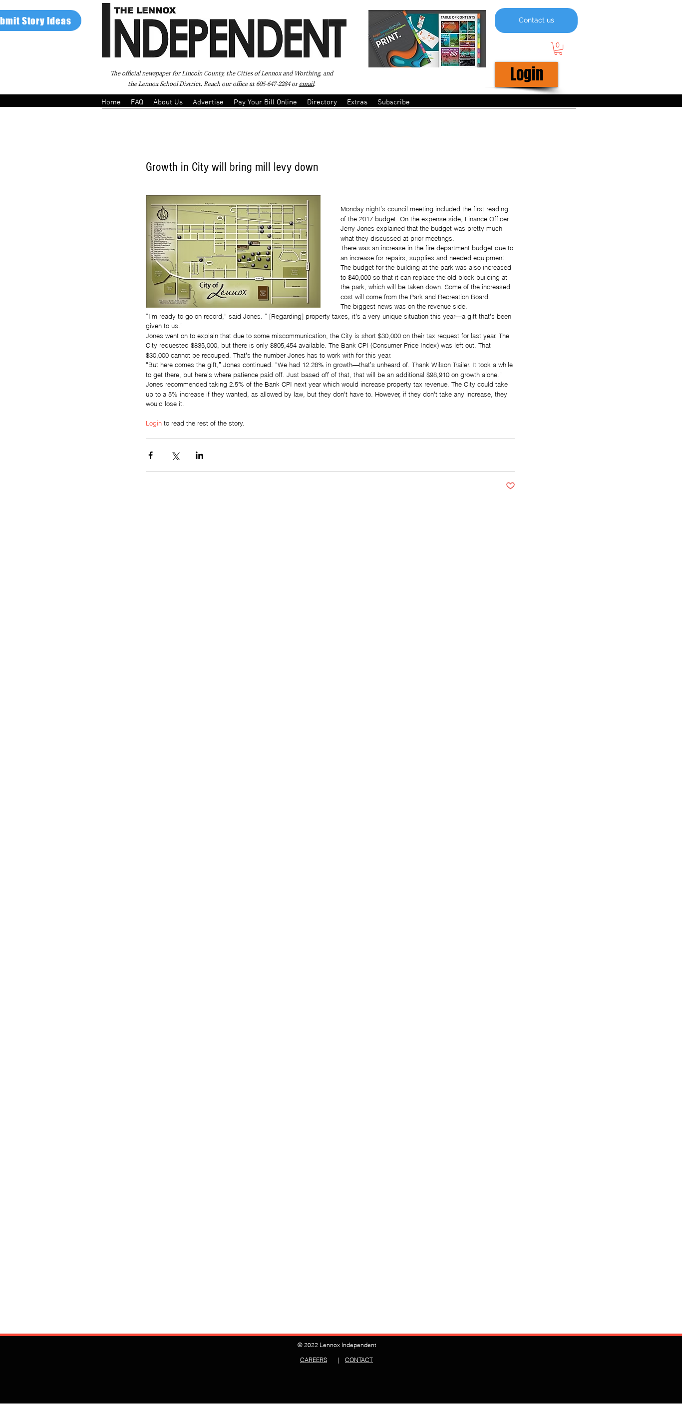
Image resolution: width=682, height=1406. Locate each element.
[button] (558, 48)
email (306, 84)
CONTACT (359, 1360)
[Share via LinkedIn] (199, 455)
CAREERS (313, 1360)
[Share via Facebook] (150, 455)
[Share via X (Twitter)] (175, 455)
